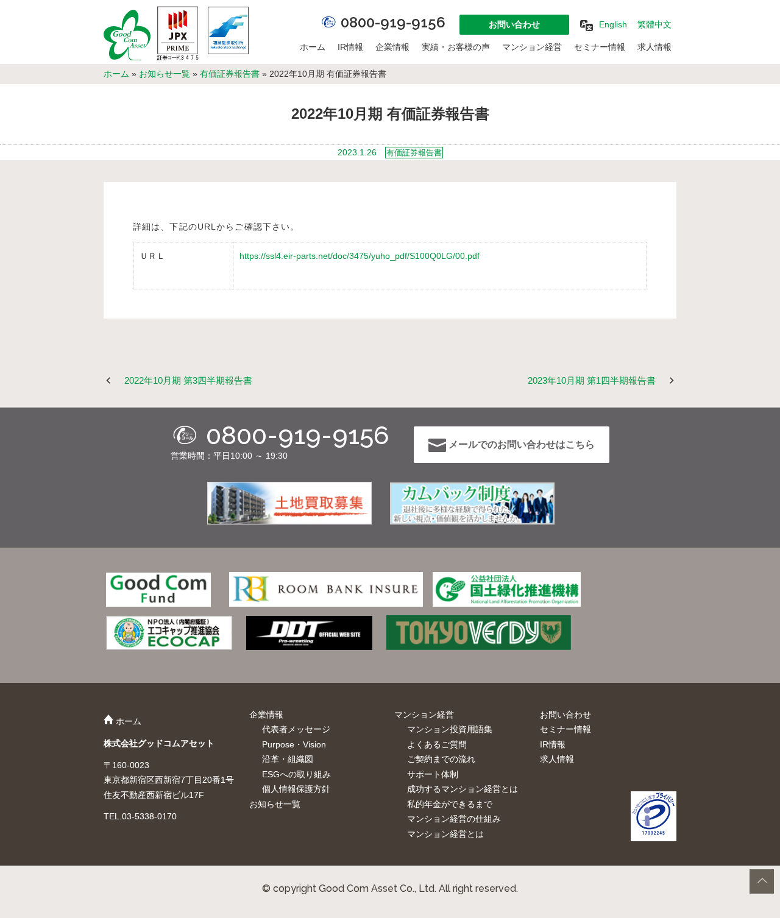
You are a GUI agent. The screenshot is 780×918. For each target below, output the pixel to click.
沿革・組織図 (287, 759)
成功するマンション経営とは (462, 789)
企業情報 (392, 47)
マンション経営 (532, 47)
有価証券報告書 (230, 74)
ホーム (312, 47)
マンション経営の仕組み (454, 819)
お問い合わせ (514, 24)
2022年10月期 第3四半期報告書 (188, 380)
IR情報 (350, 47)
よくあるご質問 (437, 744)
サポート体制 (432, 774)
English (613, 24)
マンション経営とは (445, 834)
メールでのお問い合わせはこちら (520, 444)
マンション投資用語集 (449, 729)
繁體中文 (654, 24)
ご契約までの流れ (441, 759)
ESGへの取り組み (296, 774)
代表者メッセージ (296, 729)
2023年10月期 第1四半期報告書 (592, 380)
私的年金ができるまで (449, 804)
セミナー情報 (599, 47)
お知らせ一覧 (164, 74)
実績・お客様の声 (456, 47)
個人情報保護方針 (296, 789)
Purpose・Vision (294, 744)
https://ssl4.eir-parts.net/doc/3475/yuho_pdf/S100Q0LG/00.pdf (359, 256)
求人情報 (654, 47)
